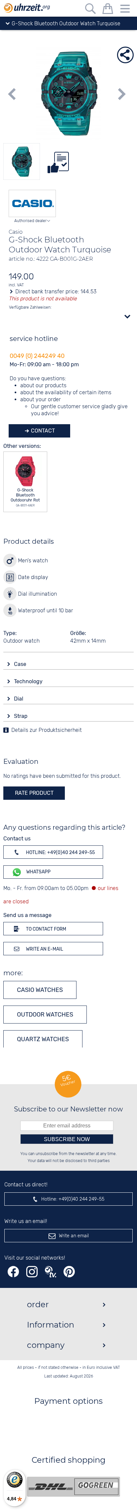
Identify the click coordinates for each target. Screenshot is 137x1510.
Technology (29, 681)
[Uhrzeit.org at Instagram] (32, 1272)
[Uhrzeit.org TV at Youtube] (51, 1272)
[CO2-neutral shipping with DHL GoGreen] (73, 1487)
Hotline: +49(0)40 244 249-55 (60, 852)
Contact (42, 431)
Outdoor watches (45, 1014)
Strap (21, 716)
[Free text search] (90, 10)
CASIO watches (40, 990)
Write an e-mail (44, 949)
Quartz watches (43, 1039)
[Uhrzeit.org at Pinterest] (69, 1272)
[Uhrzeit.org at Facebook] (13, 1272)
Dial (19, 699)
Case (21, 664)
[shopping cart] (107, 10)
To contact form (45, 929)
